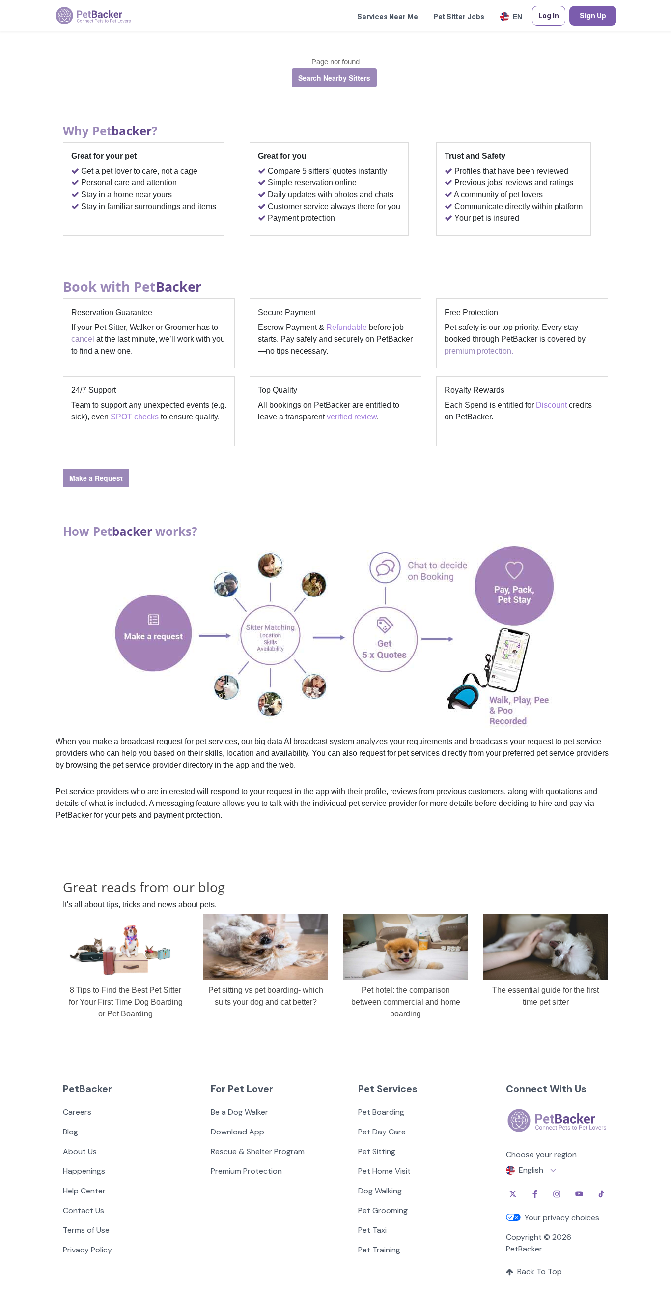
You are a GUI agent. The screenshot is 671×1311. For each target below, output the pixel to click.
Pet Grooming (383, 1210)
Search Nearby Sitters (334, 78)
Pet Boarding (381, 1112)
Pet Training (379, 1250)
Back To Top (539, 1271)
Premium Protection (246, 1171)
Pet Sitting (376, 1151)
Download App (237, 1132)
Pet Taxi (372, 1230)
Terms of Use (86, 1230)
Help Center (84, 1191)
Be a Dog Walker (239, 1112)
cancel (82, 339)
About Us (80, 1151)
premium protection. (479, 351)
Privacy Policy (87, 1250)
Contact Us (83, 1210)
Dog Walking (380, 1191)
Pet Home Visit (384, 1171)
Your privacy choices (562, 1217)
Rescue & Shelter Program (258, 1151)
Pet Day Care (382, 1132)
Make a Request (96, 478)
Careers (77, 1112)
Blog (70, 1132)
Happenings (84, 1171)
